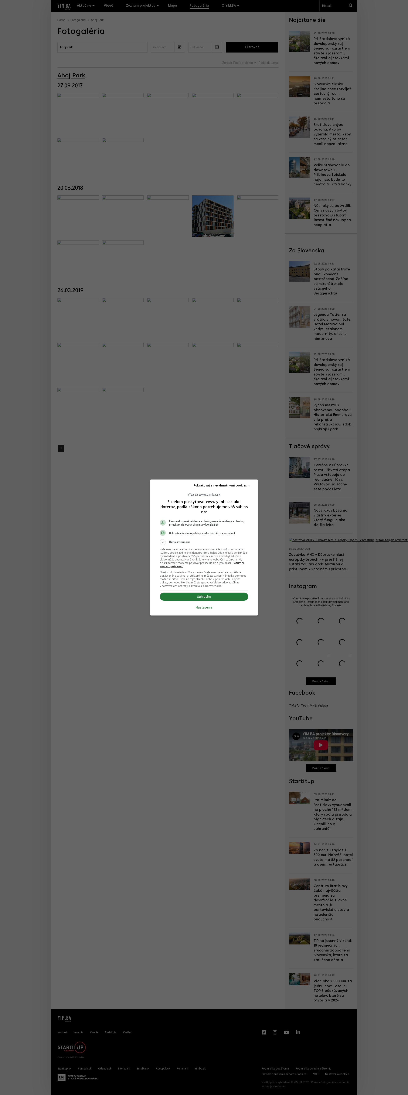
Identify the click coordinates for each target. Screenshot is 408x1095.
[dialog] (204, 547)
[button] (204, 542)
